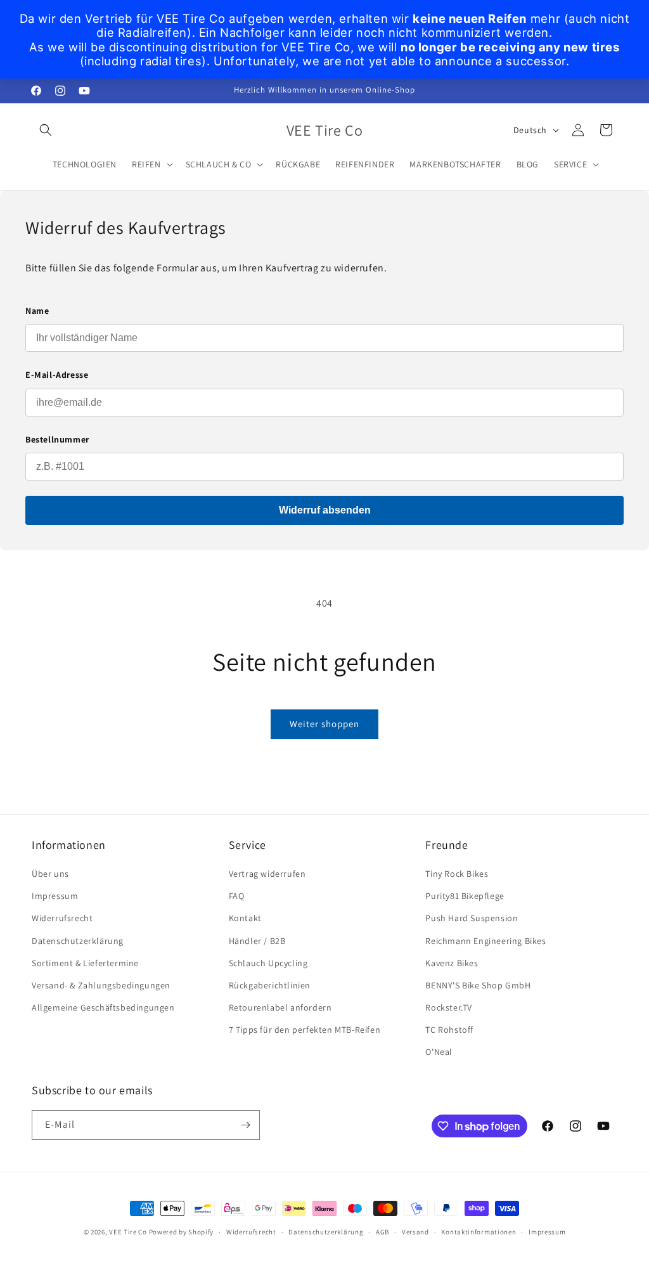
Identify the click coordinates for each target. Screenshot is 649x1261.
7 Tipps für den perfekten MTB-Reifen (305, 1029)
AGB (382, 1231)
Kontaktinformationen (478, 1231)
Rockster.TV (448, 1007)
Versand (415, 1231)
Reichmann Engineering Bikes (485, 941)
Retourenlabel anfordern (280, 1007)
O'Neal (439, 1051)
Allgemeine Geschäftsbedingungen (103, 1007)
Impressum (55, 896)
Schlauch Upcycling (268, 963)
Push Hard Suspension (471, 918)
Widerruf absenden (325, 510)
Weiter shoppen (324, 724)
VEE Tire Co (128, 1231)
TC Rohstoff (449, 1029)
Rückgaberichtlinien (270, 985)
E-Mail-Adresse (56, 374)
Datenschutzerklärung (78, 941)
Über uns (50, 873)
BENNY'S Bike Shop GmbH (477, 985)
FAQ (237, 896)
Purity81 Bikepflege (464, 896)
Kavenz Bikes (451, 963)
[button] (46, 130)
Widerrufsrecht (62, 918)
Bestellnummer (57, 439)
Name (37, 310)
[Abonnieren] (245, 1125)
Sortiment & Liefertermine (85, 963)
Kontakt (245, 918)
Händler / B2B (257, 941)
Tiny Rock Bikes (456, 873)
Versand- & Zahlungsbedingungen (101, 985)
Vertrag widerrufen (267, 873)
